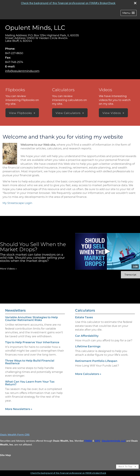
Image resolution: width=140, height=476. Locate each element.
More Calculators (88, 374)
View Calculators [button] (68, 113)
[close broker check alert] (135, 3)
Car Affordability (87, 335)
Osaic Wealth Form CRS (15, 434)
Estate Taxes (84, 317)
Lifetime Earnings (87, 346)
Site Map (5, 455)
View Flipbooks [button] (20, 113)
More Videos (8, 268)
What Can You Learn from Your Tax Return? (29, 383)
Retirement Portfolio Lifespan (96, 361)
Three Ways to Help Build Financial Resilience (29, 362)
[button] (129, 13)
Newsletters (15, 310)
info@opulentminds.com (22, 71)
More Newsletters (18, 409)
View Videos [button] (111, 113)
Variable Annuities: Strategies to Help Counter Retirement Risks (31, 319)
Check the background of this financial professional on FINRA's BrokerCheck (68, 3)
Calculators (85, 310)
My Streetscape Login (17, 203)
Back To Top (125, 466)
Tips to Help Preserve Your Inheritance (32, 342)
